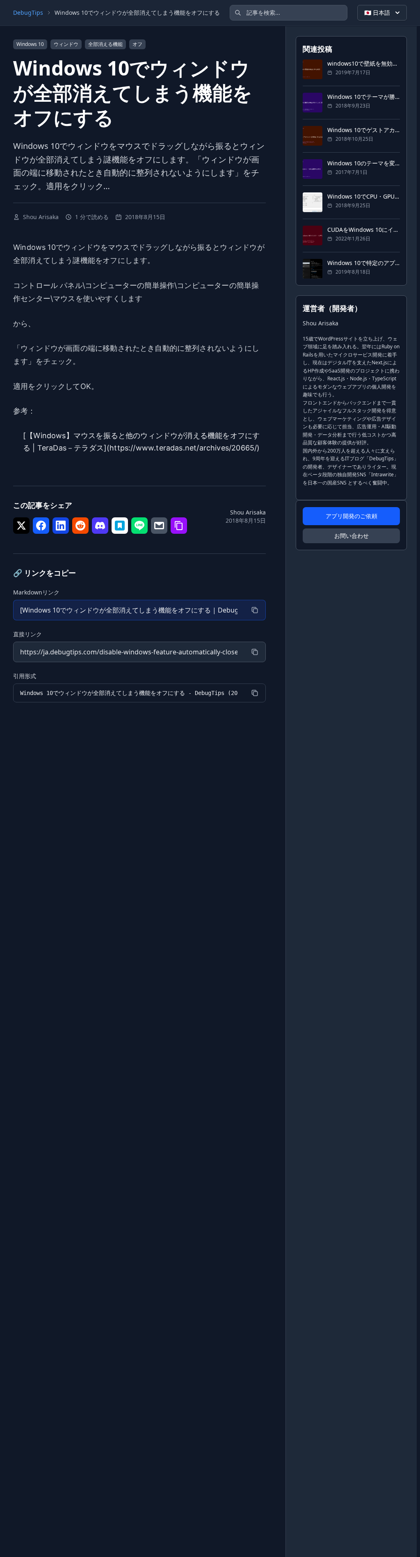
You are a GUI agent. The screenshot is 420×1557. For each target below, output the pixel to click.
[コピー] (254, 610)
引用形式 (24, 676)
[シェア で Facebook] (41, 525)
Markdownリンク (36, 592)
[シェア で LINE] (139, 525)
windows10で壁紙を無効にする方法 (363, 63)
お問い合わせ (351, 536)
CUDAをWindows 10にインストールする (363, 229)
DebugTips (28, 12)
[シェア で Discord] (100, 525)
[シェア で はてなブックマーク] (120, 525)
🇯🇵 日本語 (377, 12)
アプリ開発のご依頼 (351, 516)
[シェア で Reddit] (80, 525)
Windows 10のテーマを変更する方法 (363, 163)
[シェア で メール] (159, 525)
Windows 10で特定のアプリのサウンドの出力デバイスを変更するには (363, 263)
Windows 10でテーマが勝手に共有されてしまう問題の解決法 (363, 97)
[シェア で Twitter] (21, 525)
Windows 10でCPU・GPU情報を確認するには (363, 196)
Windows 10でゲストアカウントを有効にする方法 (363, 130)
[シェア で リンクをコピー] (179, 525)
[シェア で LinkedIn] (60, 525)
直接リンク (27, 634)
